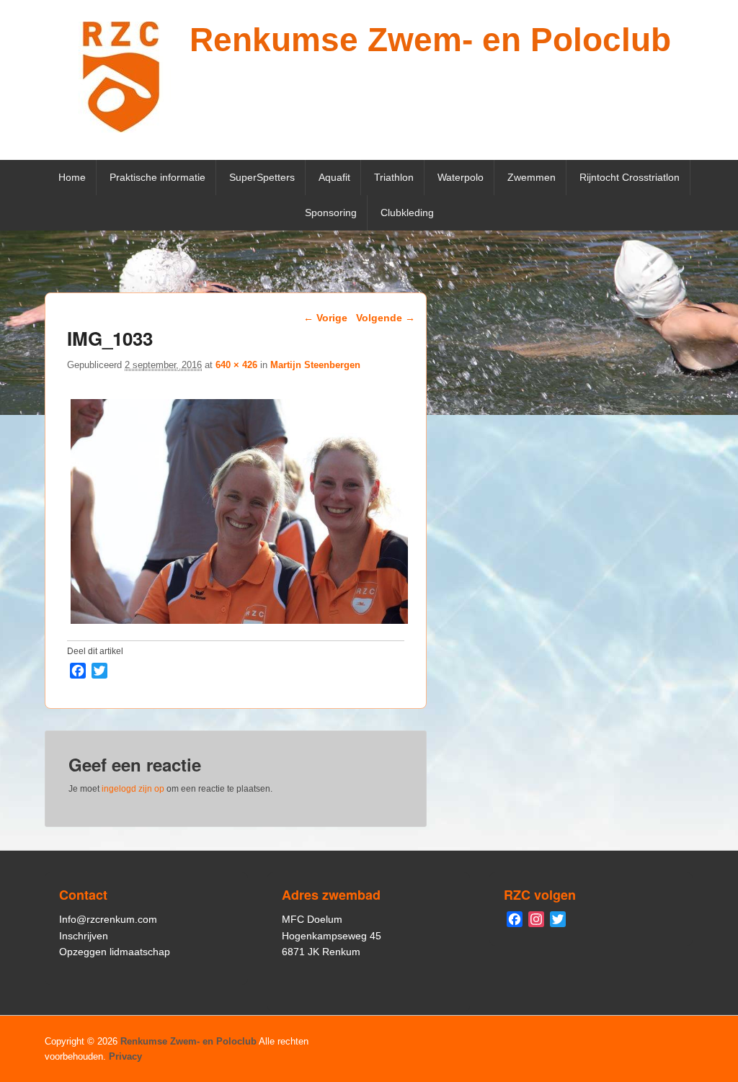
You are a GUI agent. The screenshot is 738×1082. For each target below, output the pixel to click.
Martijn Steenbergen (315, 364)
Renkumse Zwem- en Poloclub (430, 39)
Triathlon (394, 177)
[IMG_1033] (239, 623)
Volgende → (385, 317)
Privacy (125, 1056)
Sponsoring (331, 212)
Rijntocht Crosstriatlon (629, 177)
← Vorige (325, 317)
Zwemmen (531, 177)
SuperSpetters (262, 177)
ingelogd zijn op (133, 789)
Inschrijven (83, 936)
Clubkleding (407, 212)
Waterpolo (460, 177)
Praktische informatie (157, 177)
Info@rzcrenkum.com (108, 919)
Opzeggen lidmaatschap (114, 951)
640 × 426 (236, 364)
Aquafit (334, 177)
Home (72, 177)
